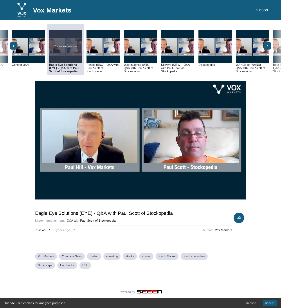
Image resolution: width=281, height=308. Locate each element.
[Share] (239, 218)
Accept (269, 303)
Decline (251, 303)
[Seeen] (149, 292)
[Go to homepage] (22, 17)
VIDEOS (262, 10)
